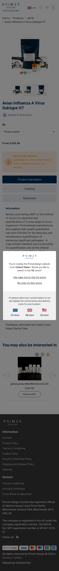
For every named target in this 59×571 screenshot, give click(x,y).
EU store (15, 315)
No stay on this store (29, 283)
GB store (29, 315)
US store (44, 315)
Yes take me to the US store (29, 277)
